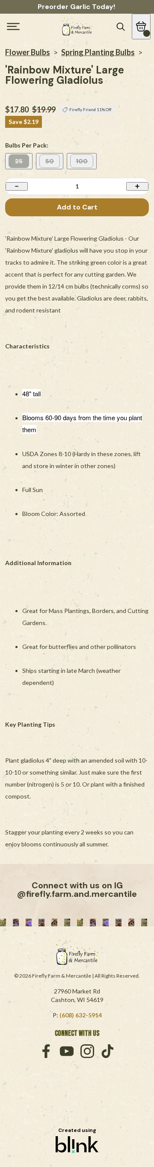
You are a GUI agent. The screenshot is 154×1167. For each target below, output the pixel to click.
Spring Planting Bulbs (98, 52)
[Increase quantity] (137, 186)
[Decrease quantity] (17, 186)
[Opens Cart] (141, 26)
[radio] (19, 161)
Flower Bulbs (27, 52)
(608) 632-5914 (80, 1015)
